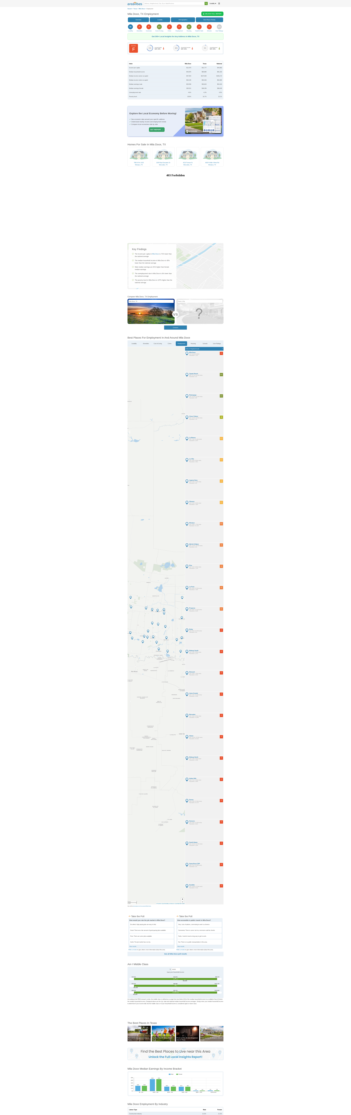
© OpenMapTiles (177, 903)
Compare (175, 327)
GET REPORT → (156, 130)
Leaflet (183, 903)
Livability (212, 3)
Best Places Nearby (209, 20)
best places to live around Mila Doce (142, 906)
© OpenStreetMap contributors (167, 903)
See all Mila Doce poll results (175, 954)
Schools (205, 343)
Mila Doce (142, 8)
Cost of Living (158, 343)
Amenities (146, 343)
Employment (181, 343)
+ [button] (182, 899)
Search (130, 8)
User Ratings (217, 343)
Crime (169, 343)
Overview (138, 20)
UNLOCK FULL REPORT (213, 14)
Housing (193, 343)
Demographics (183, 20)
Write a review (132, 949)
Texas (135, 8)
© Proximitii (158, 903)
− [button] (182, 902)
